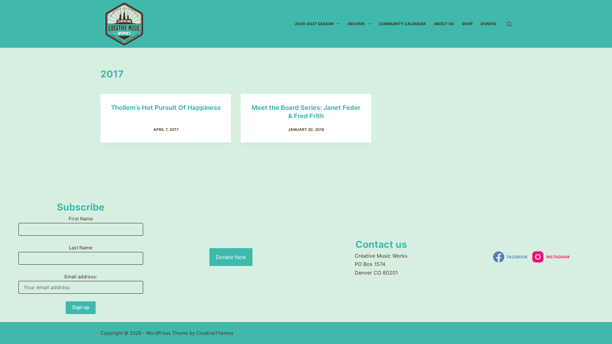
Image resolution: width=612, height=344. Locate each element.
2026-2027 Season (314, 23)
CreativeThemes (214, 333)
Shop (467, 23)
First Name (81, 219)
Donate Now (231, 257)
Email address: (80, 277)
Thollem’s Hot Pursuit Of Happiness (166, 107)
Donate (489, 23)
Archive (356, 23)
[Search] (509, 24)
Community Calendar (402, 23)
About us (444, 23)
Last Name (80, 248)
